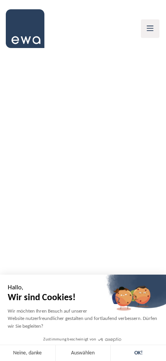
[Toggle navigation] (150, 28)
